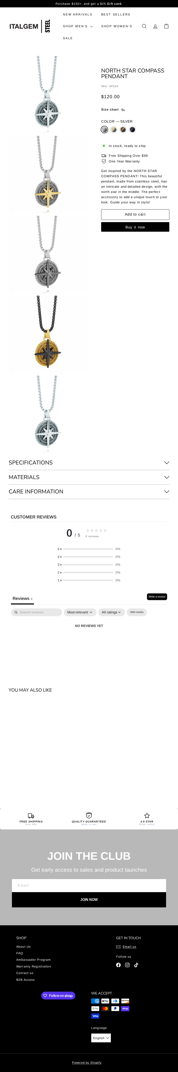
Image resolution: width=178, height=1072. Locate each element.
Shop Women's (116, 26)
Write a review (157, 596)
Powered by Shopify (87, 1062)
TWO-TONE (113, 129)
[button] (89, 549)
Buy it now (135, 227)
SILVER (104, 129)
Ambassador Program (33, 959)
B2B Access (25, 979)
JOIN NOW (89, 899)
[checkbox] (137, 612)
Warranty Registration (33, 966)
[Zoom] (48, 95)
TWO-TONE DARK (123, 129)
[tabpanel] (89, 640)
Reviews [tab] (22, 598)
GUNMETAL (132, 129)
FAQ (19, 953)
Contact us (24, 973)
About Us (23, 946)
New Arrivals (77, 14)
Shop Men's (76, 26)
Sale (68, 38)
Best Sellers (116, 14)
